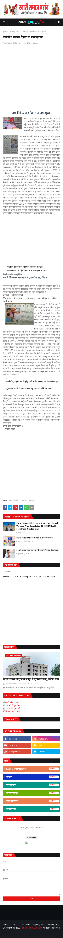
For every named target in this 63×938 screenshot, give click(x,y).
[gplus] (17, 751)
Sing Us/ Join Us (39, 924)
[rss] (46, 745)
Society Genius (15, 31)
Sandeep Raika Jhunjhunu (15, 43)
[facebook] (17, 738)
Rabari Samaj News (29, 769)
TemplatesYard (39, 934)
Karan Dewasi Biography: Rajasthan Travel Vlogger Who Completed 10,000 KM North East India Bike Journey (37, 526)
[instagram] (46, 738)
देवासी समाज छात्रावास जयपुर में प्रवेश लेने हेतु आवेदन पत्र (31, 679)
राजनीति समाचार (29, 793)
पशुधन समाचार (29, 785)
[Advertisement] (31, 80)
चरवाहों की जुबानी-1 (12, 705)
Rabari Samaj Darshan (31, 927)
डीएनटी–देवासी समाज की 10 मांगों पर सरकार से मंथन (34, 537)
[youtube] (17, 745)
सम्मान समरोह (29, 809)
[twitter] (46, 751)
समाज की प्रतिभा (14, 500)
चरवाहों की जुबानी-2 (12, 708)
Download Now (12, 711)
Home (7, 924)
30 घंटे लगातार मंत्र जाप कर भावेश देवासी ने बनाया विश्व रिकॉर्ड (37, 550)
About (15, 924)
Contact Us (25, 924)
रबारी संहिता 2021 (12, 702)
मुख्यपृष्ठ (5, 31)
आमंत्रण (29, 777)
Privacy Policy (53, 924)
